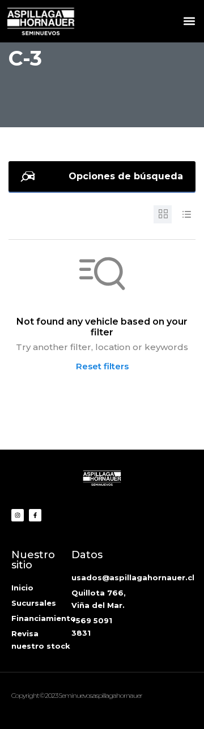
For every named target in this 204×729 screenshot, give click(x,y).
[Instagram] (17, 515)
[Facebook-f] (35, 515)
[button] (189, 20)
